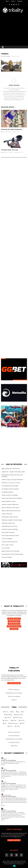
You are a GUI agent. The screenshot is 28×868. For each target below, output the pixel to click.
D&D (13, 711)
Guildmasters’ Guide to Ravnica (10, 517)
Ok (14, 865)
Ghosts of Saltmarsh (7, 513)
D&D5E (22, 723)
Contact (13, 1)
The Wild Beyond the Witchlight (10, 485)
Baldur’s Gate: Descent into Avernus (11, 510)
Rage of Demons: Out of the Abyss (10, 551)
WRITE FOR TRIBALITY (14, 623)
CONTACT (17, 618)
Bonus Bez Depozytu (14, 735)
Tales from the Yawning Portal (9, 541)
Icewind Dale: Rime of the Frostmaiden (12, 498)
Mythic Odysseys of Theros (9, 501)
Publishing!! (14, 629)
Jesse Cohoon (6, 56)
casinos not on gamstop (14, 696)
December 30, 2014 (18, 152)
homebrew (8, 717)
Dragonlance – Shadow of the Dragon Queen (13, 471)
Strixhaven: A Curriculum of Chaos (11, 482)
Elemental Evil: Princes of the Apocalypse (12, 554)
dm (23, 711)
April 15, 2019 (16, 56)
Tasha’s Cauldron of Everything (10, 495)
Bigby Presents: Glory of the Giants (11, 468)
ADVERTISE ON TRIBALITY (14, 626)
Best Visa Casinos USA (14, 732)
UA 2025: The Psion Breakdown (8, 760)
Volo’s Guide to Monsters (8, 532)
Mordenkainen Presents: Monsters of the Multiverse (12, 475)
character (6, 720)
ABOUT (10, 618)
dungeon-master (19, 714)
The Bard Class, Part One (9, 150)
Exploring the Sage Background (11, 129)
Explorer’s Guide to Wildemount (10, 504)
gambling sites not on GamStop (14, 693)
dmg (5, 723)
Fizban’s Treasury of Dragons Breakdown (12, 479)
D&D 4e (11, 726)
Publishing (20, 1)
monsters (22, 720)
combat (18, 726)
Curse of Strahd (6, 548)
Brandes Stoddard (7, 152)
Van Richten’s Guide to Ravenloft (10, 489)
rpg (18, 711)
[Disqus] (14, 179)
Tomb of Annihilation (7, 538)
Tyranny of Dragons (7, 557)
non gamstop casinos (14, 742)
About (7, 1)
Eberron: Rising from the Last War (11, 507)
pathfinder (14, 720)
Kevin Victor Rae (6, 131)
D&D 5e (6, 711)
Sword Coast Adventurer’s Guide (10, 535)
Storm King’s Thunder (7, 545)
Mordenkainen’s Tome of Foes (9, 526)
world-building (9, 714)
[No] (26, 863)
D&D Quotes (14, 745)
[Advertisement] (14, 29)
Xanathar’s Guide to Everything (10, 529)
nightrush (14, 700)
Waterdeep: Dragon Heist (8, 523)
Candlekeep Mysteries (7, 492)
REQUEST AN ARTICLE (14, 621)
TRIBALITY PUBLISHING (14, 683)
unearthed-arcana (18, 717)
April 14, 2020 (16, 131)
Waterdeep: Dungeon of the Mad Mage (12, 520)
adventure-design (13, 723)
